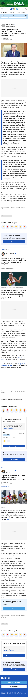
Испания (10, 399)
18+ (6, 623)
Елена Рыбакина (18, 399)
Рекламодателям (14, 686)
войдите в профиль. (9, 427)
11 (3, 411)
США (3, 623)
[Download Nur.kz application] (14, 3)
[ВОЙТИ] (25, 9)
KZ (23, 9)
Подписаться (14, 608)
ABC (8, 519)
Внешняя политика (20, 12)
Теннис (7, 249)
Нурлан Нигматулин (6, 215)
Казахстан (12, 12)
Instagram (15, 241)
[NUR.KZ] (14, 9)
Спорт (2, 249)
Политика (4, 12)
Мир (2, 467)
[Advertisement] (14, 88)
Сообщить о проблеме (14, 682)
